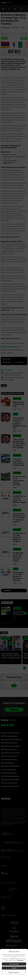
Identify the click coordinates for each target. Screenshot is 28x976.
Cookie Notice (20, 960)
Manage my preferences (14, 972)
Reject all (14, 968)
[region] (14, 962)
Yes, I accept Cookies (14, 964)
